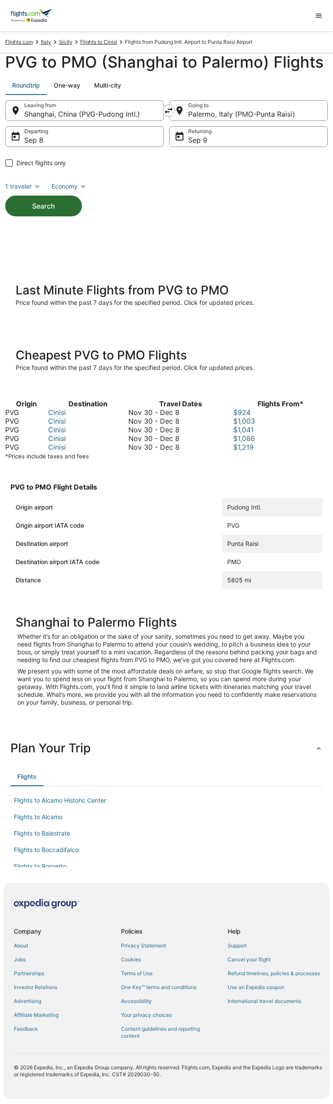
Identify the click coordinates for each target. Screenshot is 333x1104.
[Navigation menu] (319, 15)
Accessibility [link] (136, 1001)
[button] (166, 748)
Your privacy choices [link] (146, 1015)
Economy (65, 186)
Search (43, 206)
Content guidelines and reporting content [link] (160, 1032)
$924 (242, 412)
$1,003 (244, 421)
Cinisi (57, 412)
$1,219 (243, 447)
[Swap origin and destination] (169, 111)
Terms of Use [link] (137, 973)
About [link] (21, 945)
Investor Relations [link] (35, 987)
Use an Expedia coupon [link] (256, 987)
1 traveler (18, 186)
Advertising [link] (27, 1001)
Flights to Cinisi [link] (98, 42)
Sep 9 (197, 140)
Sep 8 (33, 140)
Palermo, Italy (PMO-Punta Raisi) (241, 114)
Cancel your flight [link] (249, 959)
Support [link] (237, 945)
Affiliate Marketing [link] (36, 1015)
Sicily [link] (65, 42)
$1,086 (244, 438)
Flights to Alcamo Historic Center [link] (60, 800)
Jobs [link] (20, 959)
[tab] (26, 85)
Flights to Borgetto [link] (40, 866)
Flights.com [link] (19, 42)
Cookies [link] (131, 959)
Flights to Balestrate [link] (42, 833)
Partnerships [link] (29, 973)
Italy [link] (46, 42)
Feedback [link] (26, 1029)
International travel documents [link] (264, 1001)
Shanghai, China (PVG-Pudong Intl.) (82, 114)
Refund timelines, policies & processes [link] (274, 973)
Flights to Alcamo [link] (38, 816)
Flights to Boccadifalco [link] (46, 849)
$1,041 (243, 429)
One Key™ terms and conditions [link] (158, 987)
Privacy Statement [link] (143, 945)
